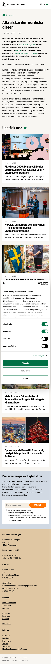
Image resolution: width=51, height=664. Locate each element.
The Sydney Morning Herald (26, 53)
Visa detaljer (38, 356)
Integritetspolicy (20, 660)
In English (6, 624)
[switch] (45, 331)
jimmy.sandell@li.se (10, 588)
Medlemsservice (9, 603)
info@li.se (13, 555)
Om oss (5, 608)
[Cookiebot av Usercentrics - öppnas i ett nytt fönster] (38, 283)
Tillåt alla (25, 363)
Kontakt (5, 619)
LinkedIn (6, 635)
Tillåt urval (25, 371)
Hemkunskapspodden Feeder (14, 649)
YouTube (6, 646)
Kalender (6, 616)
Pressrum (6, 613)
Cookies (5, 660)
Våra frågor (6, 605)
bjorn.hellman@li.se (10, 575)
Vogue (18, 50)
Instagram (6, 641)
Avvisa (25, 379)
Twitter (5, 643)
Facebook (6, 638)
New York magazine (27, 44)
